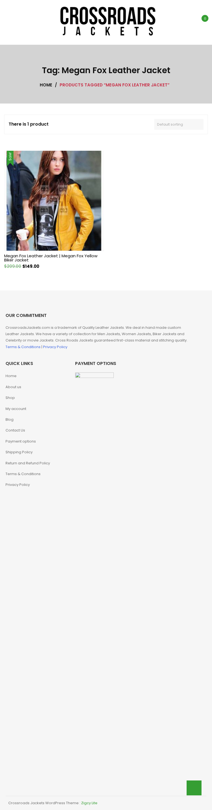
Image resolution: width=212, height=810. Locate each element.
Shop (10, 397)
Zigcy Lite (89, 803)
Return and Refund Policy (28, 463)
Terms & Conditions (23, 347)
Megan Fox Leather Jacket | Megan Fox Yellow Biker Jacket (50, 258)
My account (16, 408)
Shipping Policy (19, 452)
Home (11, 375)
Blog (10, 419)
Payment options (21, 441)
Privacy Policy (55, 347)
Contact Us (15, 430)
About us (13, 387)
